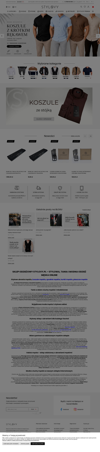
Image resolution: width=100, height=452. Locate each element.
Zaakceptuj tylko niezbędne (11, 443)
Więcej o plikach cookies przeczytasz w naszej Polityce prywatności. (20, 440)
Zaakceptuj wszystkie (38, 443)
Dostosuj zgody (25, 443)
